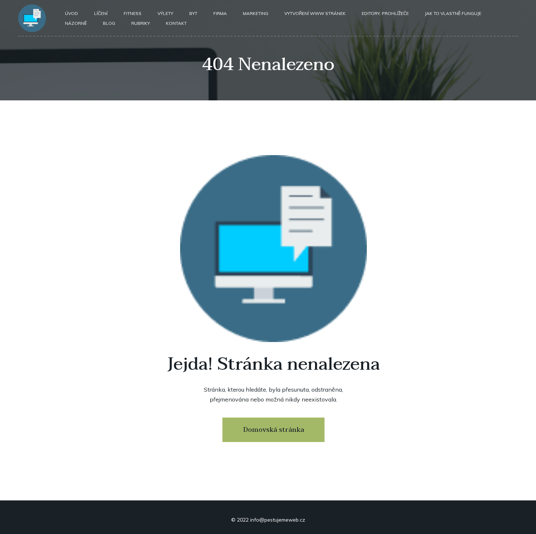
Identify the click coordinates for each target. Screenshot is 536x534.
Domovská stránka (273, 429)
